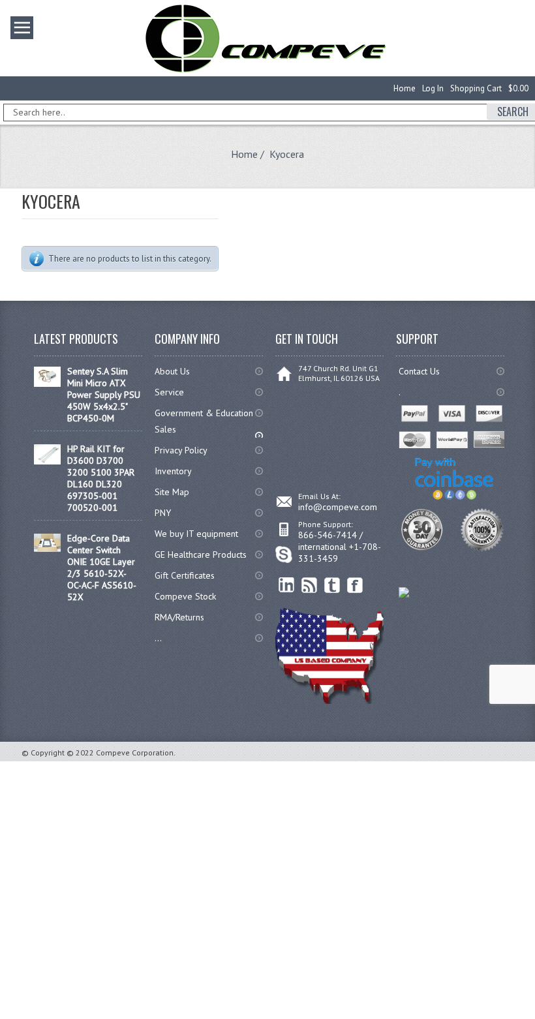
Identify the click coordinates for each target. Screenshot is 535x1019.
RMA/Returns (179, 617)
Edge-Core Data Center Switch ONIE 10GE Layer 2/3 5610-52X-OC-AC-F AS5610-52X (101, 567)
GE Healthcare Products (201, 554)
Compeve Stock (185, 596)
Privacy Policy (181, 450)
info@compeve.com (337, 507)
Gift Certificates (185, 575)
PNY (163, 513)
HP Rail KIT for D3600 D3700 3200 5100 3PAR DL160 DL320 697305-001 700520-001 (100, 478)
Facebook (355, 585)
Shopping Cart (476, 88)
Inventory (173, 471)
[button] (534, 1018)
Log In (433, 88)
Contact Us (419, 371)
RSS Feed (309, 585)
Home (404, 88)
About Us (172, 371)
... (158, 638)
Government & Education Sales (204, 421)
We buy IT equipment (196, 534)
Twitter (332, 585)
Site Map (172, 492)
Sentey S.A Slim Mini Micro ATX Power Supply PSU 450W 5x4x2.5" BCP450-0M (103, 394)
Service (169, 392)
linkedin (287, 585)
